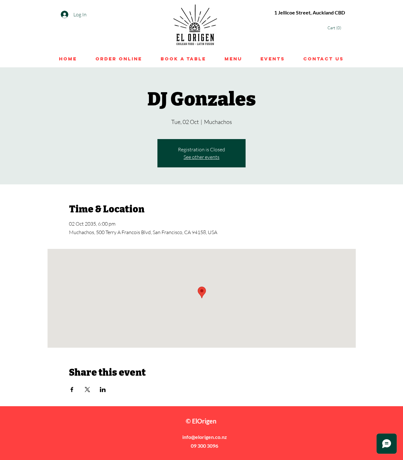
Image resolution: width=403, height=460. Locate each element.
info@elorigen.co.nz (204, 437)
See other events (201, 157)
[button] (336, 27)
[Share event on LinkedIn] (103, 389)
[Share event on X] (87, 389)
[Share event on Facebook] (72, 389)
